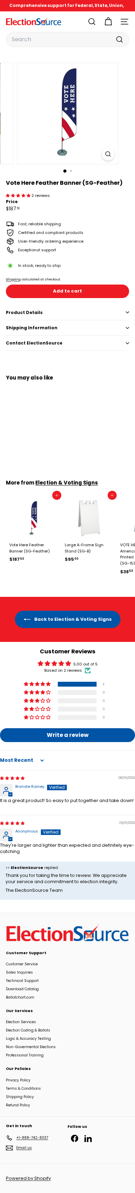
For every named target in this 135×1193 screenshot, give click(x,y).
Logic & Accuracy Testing (28, 1038)
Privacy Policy (18, 1080)
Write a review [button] (68, 735)
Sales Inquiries (19, 972)
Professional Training (25, 1055)
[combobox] (67, 39)
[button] (19, 195)
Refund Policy (18, 1105)
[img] (12, 778)
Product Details (24, 312)
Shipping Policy (20, 1096)
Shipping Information (31, 328)
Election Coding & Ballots (28, 1030)
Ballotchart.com (20, 997)
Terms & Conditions (23, 1088)
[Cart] (108, 21)
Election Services (21, 1022)
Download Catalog (22, 989)
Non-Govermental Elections (31, 1047)
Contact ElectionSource (34, 343)
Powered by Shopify (28, 1178)
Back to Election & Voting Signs (72, 619)
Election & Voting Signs (66, 482)
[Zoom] (107, 154)
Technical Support (22, 980)
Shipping (13, 279)
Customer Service (22, 964)
